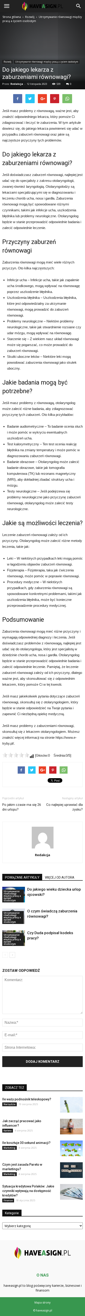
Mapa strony (42, 1302)
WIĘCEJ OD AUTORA (59, 877)
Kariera (8, 1130)
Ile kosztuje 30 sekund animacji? (26, 1143)
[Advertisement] (42, 68)
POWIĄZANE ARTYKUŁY (22, 877)
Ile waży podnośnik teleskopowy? (26, 1099)
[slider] (15, 755)
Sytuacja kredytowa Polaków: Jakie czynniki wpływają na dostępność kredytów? (28, 1190)
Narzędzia (9, 1104)
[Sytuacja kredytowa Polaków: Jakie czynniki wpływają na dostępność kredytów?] (71, 1192)
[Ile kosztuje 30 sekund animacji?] (71, 1148)
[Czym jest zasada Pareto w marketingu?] (71, 1170)
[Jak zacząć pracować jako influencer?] (71, 1126)
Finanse (8, 1200)
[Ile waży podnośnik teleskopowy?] (71, 1105)
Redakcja (42, 855)
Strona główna (11, 17)
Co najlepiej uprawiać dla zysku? (64, 807)
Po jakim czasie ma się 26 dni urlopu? (21, 807)
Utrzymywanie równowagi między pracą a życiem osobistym (12, 896)
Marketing (9, 1147)
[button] (78, 6)
